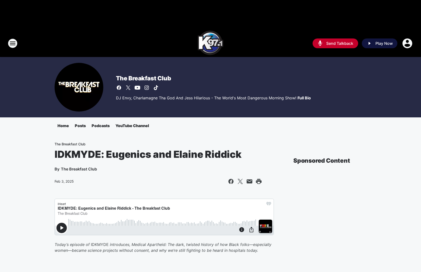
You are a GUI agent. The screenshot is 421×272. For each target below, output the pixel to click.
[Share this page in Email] (249, 181)
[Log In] (407, 43)
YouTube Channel (132, 125)
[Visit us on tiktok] (156, 88)
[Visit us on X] (128, 88)
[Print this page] (258, 181)
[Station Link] (210, 43)
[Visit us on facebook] (119, 88)
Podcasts (101, 125)
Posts (80, 125)
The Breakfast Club (143, 78)
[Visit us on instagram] (147, 88)
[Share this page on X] (240, 181)
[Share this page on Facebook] (231, 181)
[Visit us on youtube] (137, 88)
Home (63, 125)
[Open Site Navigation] (13, 43)
